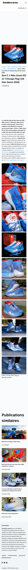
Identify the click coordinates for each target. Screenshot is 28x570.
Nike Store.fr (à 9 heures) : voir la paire (13, 160)
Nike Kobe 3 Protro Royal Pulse (10, 513)
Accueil (4, 66)
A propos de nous (12, 555)
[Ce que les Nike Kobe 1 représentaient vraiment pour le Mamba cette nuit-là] (14, 480)
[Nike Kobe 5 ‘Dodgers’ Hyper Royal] (14, 432)
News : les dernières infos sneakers (16, 66)
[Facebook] (2, 562)
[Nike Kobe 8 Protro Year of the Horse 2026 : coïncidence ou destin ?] (14, 455)
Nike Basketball (11, 68)
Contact (4, 555)
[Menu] (25, 2)
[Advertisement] (14, 26)
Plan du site (22, 555)
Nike (4, 68)
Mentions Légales (6, 557)
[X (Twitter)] (4, 562)
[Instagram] (6, 562)
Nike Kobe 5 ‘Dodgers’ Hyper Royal (11, 441)
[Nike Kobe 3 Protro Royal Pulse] (14, 504)
